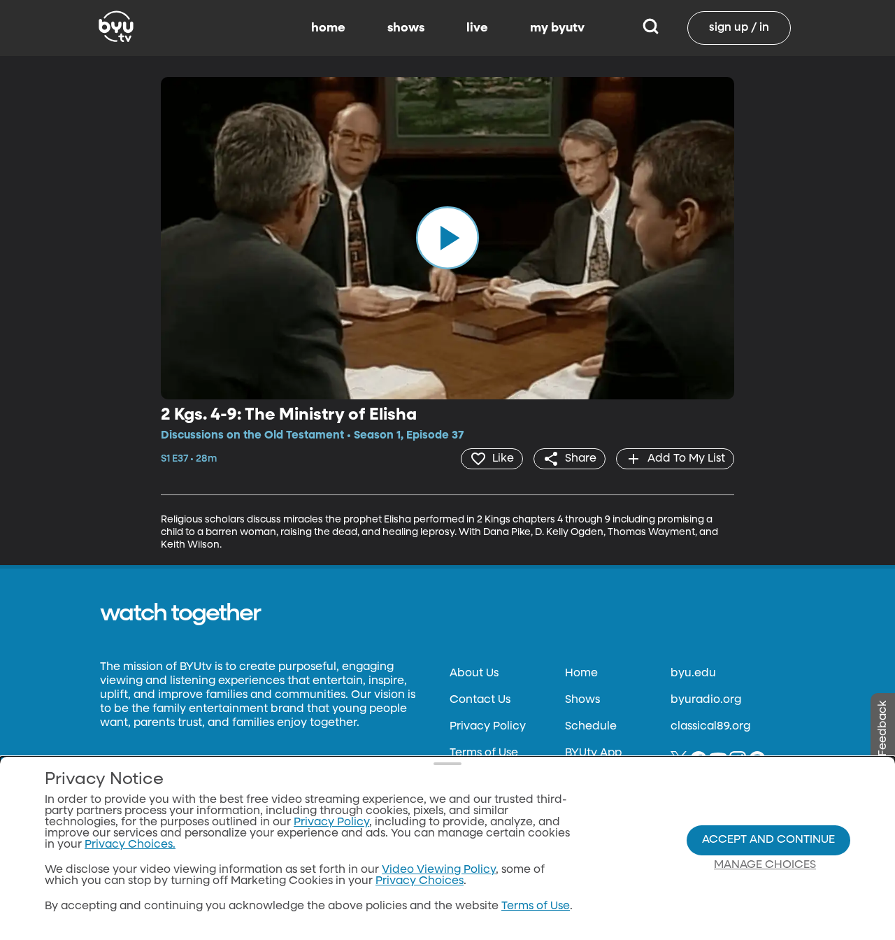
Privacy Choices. (130, 844)
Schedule (591, 726)
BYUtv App (593, 753)
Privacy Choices (419, 881)
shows (405, 28)
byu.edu (693, 673)
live (477, 28)
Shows (582, 700)
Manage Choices (765, 865)
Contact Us (480, 700)
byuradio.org (706, 700)
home (328, 28)
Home (581, 673)
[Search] (650, 28)
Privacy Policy (488, 726)
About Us (474, 673)
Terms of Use (484, 753)
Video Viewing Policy (439, 870)
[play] (447, 237)
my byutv (557, 28)
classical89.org (710, 726)
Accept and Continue (768, 840)
